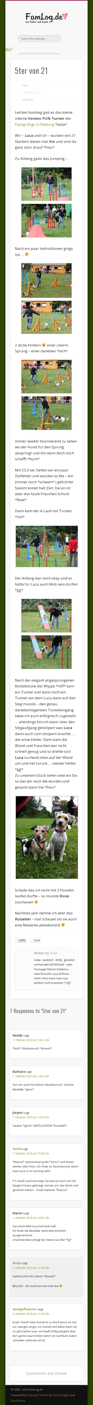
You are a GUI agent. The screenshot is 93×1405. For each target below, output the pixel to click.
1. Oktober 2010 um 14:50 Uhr (31, 1117)
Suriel (17, 1149)
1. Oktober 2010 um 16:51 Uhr (31, 1218)
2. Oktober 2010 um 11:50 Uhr (31, 1268)
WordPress (18, 1401)
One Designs (61, 1395)
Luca (37, 940)
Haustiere (27, 99)
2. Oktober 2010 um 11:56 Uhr (31, 1314)
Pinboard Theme (37, 1395)
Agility (22, 940)
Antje (25, 85)
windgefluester (25, 1309)
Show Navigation (71, 38)
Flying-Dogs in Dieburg (34, 124)
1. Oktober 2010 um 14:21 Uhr (31, 1040)
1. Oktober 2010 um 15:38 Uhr (31, 1153)
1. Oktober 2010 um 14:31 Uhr (31, 1076)
